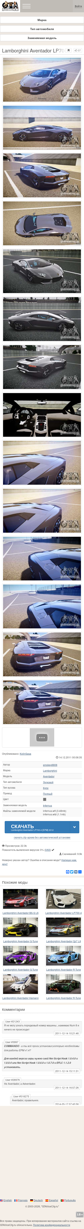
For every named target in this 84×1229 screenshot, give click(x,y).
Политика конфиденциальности (51, 1225)
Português (70, 1200)
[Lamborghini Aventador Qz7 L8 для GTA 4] (63, 927)
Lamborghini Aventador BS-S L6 (21, 913)
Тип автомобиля (42, 29)
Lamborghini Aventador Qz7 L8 (63, 941)
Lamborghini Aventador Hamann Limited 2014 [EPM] (20, 998)
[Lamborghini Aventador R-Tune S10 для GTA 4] (63, 956)
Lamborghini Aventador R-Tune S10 (63, 970)
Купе (46, 788)
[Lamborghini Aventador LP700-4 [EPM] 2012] (42, 737)
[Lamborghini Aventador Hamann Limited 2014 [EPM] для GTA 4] (20, 984)
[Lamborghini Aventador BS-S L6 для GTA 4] (20, 899)
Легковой (48, 782)
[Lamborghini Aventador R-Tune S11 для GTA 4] (63, 984)
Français (23, 1200)
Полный (47, 794)
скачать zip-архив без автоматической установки (42, 837)
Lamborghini (50, 771)
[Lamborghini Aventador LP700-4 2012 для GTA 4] (63, 899)
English (7, 1200)
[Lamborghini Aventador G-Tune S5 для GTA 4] (20, 927)
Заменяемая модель (42, 38)
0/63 (47, 849)
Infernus (47, 806)
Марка (42, 20)
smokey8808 (50, 765)
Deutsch (38, 1200)
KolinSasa (25, 753)
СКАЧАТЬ (32, 827)
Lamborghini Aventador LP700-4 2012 (63, 913)
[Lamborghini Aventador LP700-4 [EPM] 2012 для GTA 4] (42, 80)
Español (53, 1200)
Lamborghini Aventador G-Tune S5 (20, 941)
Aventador (48, 776)
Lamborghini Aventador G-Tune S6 (20, 970)
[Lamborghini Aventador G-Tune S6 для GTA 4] (20, 956)
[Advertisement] (42, 1152)
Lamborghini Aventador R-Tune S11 (63, 998)
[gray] (44, 799)
